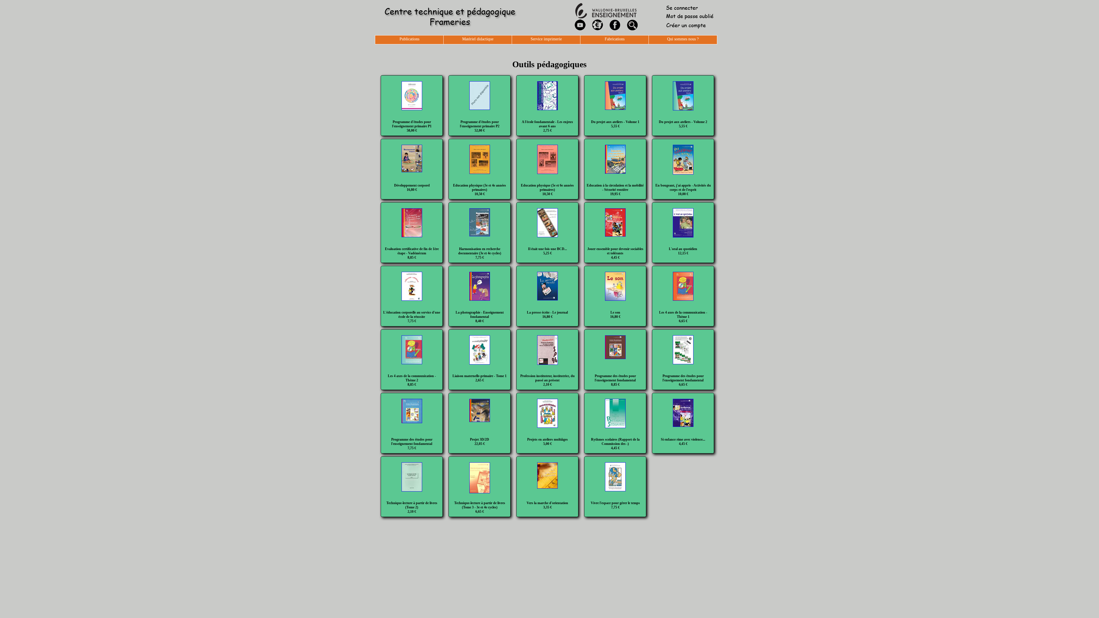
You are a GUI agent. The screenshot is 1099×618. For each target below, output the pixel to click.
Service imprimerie (546, 39)
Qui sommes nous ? (683, 39)
